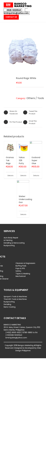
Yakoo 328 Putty (22, 160)
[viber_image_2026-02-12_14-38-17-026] (23, 50)
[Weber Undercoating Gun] (23, 186)
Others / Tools (35, 98)
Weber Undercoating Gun (25, 199)
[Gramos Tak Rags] (10, 147)
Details (9, 175)
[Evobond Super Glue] (36, 147)
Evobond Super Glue (36, 160)
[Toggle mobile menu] (41, 3)
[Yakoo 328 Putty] (23, 147)
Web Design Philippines (28, 349)
